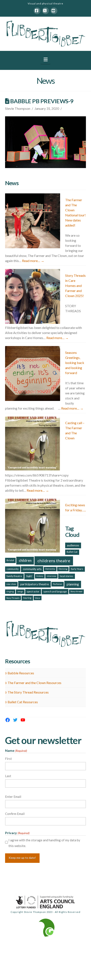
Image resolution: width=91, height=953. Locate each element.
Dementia (50, 568)
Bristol (10, 560)
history (39, 576)
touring (27, 597)
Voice (37, 598)
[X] (45, 10)
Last (8, 776)
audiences (73, 545)
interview (51, 576)
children (25, 560)
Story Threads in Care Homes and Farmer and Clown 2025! (75, 285)
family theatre (14, 576)
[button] (46, 59)
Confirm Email (15, 814)
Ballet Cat (72, 551)
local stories (66, 576)
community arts (32, 569)
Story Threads (12, 598)
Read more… (33, 261)
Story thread (76, 591)
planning (73, 584)
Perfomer (57, 584)
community (13, 568)
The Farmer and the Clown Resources (34, 683)
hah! (29, 576)
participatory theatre (34, 584)
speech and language (55, 591)
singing (10, 591)
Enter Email (13, 796)
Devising (63, 568)
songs (20, 591)
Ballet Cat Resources (23, 702)
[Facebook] (37, 10)
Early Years (77, 568)
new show (11, 584)
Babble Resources (21, 673)
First (8, 758)
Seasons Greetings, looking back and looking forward (74, 362)
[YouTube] (54, 10)
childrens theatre (53, 560)
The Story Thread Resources (28, 692)
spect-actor (33, 591)
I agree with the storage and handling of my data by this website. (44, 843)
